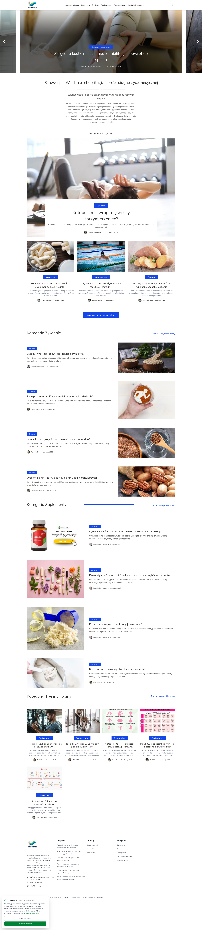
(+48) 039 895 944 (36, 883)
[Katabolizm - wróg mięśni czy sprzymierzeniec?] (101, 187)
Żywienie (95, 5)
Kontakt (66, 897)
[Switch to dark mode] (173, 5)
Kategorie (121, 840)
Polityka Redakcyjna (88, 897)
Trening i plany (106, 5)
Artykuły (61, 840)
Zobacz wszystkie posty (163, 333)
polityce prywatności (33, 913)
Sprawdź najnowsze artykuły (101, 315)
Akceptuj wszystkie (25, 924)
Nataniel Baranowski (94, 849)
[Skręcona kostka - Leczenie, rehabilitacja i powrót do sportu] (101, 41)
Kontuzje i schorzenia (136, 5)
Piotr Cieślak (91, 853)
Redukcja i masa (120, 5)
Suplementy (85, 5)
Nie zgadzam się (25, 918)
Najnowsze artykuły (71, 5)
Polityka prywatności (55, 897)
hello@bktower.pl (35, 886)
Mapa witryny (101, 897)
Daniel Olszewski (92, 845)
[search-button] (168, 5)
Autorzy (90, 840)
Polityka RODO (75, 897)
